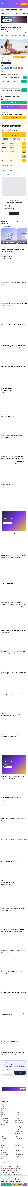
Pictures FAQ (4, 1156)
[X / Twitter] (8, 68)
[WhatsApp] (14, 68)
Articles (3, 1124)
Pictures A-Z (17, 1142)
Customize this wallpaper (14, 106)
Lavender (17, 1046)
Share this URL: (5, 87)
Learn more (8, 1072)
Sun (21, 35)
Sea (15, 1054)
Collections (3, 1114)
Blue (2, 37)
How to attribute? (4, 83)
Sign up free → (19, 1072)
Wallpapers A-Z (18, 1138)
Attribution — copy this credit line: (9, 74)
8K (20, 126)
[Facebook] (5, 68)
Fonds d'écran (15, 1172)
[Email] (19, 68)
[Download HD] (24, 143)
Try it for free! (14, 117)
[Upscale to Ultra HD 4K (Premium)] (24, 151)
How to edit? (13, 170)
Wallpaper (20, 1166)
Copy (25, 77)
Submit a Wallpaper (19, 1154)
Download (14, 134)
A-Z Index (3, 1112)
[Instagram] (16, 68)
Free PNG (3, 1145)
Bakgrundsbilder (6, 1168)
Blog (16, 1152)
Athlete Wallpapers (19, 1133)
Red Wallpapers (18, 1112)
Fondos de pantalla (12, 1170)
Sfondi (4, 1170)
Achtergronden (6, 1172)
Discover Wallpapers (5, 1116)
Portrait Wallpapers (19, 1114)
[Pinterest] (11, 68)
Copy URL (24, 90)
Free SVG (3, 1143)
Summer (24, 35)
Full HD (5, 96)
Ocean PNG (17, 35)
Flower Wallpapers (19, 1120)
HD (2, 96)
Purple (7, 37)
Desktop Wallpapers (19, 1124)
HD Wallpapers (18, 1126)
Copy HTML (23, 81)
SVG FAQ (3, 1158)
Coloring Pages (4, 1147)
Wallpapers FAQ (4, 1152)
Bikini (10, 35)
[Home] (1, 25)
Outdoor (11, 37)
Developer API (18, 1156)
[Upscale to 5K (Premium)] (24, 156)
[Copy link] (22, 68)
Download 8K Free (18, 1184)
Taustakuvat (20, 1174)
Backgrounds (4, 1140)
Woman (6, 35)
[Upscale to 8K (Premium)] (24, 160)
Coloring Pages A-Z (19, 1147)
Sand (13, 35)
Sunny (15, 37)
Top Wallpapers (4, 1120)
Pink (5, 37)
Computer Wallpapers (20, 1131)
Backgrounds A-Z (19, 1140)
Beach (11, 25)
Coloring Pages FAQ (5, 1162)
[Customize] (25, 1184)
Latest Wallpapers (5, 1118)
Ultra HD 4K (11, 96)
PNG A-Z (17, 1145)
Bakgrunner (12, 1174)
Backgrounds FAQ (5, 1154)
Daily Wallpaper (4, 1122)
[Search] (21, 9)
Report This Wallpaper (6, 174)
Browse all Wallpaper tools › (7, 226)
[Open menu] (25, 9)
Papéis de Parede (17, 1168)
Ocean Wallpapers (19, 1122)
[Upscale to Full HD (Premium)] (24, 147)
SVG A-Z (17, 1143)
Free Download (15, 102)
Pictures (3, 1142)
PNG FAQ (3, 1160)
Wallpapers (6, 25)
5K (15, 96)
